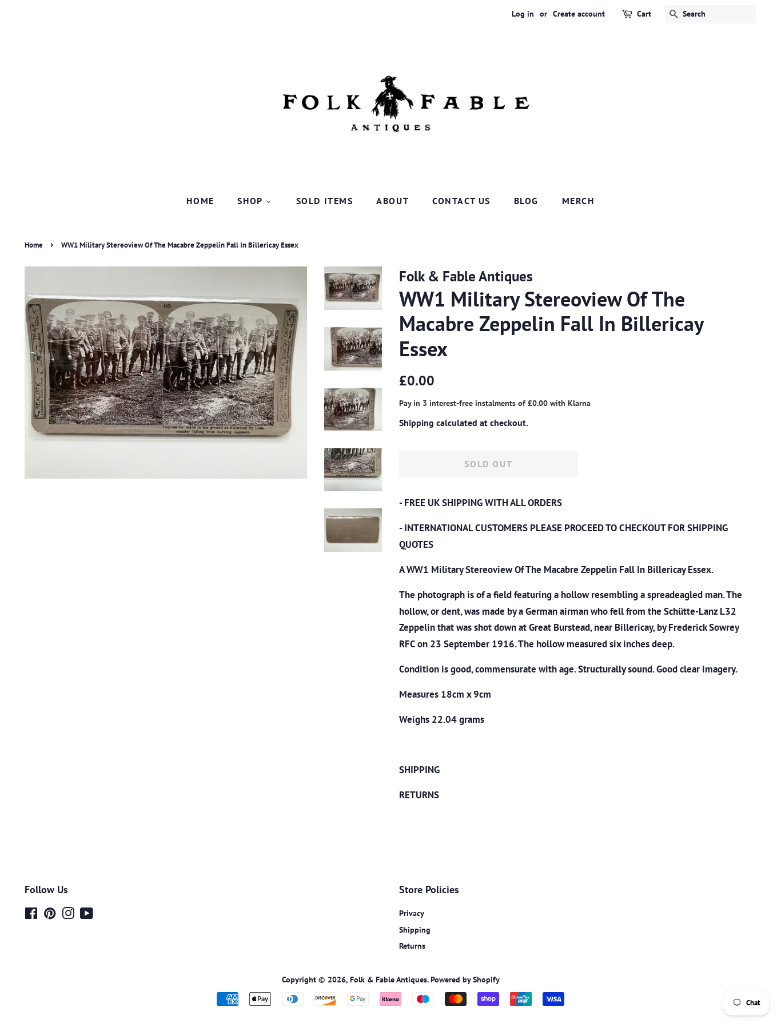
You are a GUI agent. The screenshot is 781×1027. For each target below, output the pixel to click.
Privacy (411, 912)
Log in (523, 14)
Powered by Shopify (465, 979)
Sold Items (324, 200)
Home (200, 200)
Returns (412, 945)
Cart (644, 14)
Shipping (416, 422)
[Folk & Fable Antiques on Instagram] (68, 915)
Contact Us (461, 200)
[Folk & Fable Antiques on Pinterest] (49, 915)
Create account (579, 14)
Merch (578, 200)
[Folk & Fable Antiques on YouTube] (86, 915)
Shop (251, 200)
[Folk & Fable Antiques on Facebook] (31, 915)
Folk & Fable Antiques (388, 979)
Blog (526, 200)
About (392, 200)
